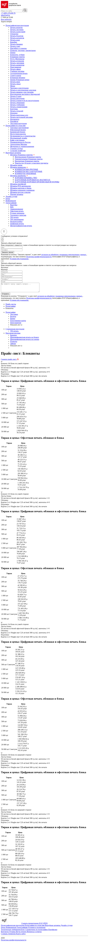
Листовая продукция (18, 123)
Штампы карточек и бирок (20, 188)
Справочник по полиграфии (36, 930)
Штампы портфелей (18, 184)
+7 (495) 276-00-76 (8, 13)
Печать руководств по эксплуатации (24, 101)
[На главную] (11, 7)
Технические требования (11, 930)
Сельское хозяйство (18, 151)
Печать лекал (15, 84)
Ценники (13, 113)
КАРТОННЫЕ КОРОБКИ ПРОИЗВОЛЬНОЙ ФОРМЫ (37, 182)
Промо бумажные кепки (19, 80)
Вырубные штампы (13, 153)
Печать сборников (17, 103)
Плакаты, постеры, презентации (23, 50)
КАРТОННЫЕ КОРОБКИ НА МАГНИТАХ (32, 180)
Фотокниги (14, 119)
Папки (12, 53)
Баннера (13, 335)
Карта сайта (20, 934)
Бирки (12, 318)
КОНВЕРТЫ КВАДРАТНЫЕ (26, 169)
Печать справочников (18, 107)
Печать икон (15, 82)
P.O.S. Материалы (17, 59)
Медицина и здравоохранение (22, 146)
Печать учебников (17, 105)
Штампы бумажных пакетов (21, 155)
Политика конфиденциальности (39, 257)
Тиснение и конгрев (18, 215)
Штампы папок (16, 165)
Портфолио (52, 930)
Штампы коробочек (18, 176)
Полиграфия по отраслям (15, 126)
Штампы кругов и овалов (20, 192)
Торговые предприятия (19, 128)
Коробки (13, 42)
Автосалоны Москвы (18, 144)
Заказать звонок (7, 252)
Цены (8, 199)
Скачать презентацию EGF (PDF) (34, 923)
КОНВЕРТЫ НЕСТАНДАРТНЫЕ (28, 171)
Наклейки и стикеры (18, 48)
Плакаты (13, 341)
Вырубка (13, 205)
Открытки (14, 34)
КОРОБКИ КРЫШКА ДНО (26, 178)
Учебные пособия (17, 71)
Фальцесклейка (16, 221)
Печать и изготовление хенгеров (23, 90)
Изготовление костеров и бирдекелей (25, 94)
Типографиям (11, 203)
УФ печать (14, 217)
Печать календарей (17, 32)
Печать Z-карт (15, 96)
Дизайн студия (11, 196)
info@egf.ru (5, 15)
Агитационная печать (18, 73)
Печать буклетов (16, 36)
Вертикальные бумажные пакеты (28, 157)
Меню (12, 86)
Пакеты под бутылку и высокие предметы (31, 163)
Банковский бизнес (17, 132)
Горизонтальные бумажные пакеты (29, 159)
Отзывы (12, 932)
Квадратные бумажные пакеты (27, 161)
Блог (23, 930)
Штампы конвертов (18, 167)
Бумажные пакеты (17, 57)
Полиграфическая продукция (17, 25)
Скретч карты (15, 75)
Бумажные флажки (17, 78)
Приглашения (15, 67)
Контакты (5, 932)
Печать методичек (17, 98)
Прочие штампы (16, 194)
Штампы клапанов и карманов (22, 190)
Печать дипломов (17, 63)
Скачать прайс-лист (9, 359)
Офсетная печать (17, 211)
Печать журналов (17, 61)
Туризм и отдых (16, 148)
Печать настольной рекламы (21, 117)
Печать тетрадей (16, 111)
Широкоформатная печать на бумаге (24, 337)
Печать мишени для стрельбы (22, 92)
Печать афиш (15, 69)
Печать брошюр (16, 44)
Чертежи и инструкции (19, 88)
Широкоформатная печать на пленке (24, 339)
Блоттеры (14, 109)
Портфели (14, 121)
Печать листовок (17, 30)
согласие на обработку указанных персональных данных (64, 255)
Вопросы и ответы (34, 932)
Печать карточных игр (19, 115)
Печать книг (15, 40)
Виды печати (21, 932)
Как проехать (6, 19)
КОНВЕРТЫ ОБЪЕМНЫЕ (25, 174)
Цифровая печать (17, 224)
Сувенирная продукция (15, 329)
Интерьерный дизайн (18, 138)
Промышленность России (20, 142)
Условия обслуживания (19, 259)
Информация (11, 201)
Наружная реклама (13, 333)
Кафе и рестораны (17, 140)
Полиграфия (10, 306)
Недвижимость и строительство (22, 136)
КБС (12, 207)
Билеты (13, 316)
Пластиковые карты (18, 321)
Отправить (5, 294)
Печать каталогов (17, 38)
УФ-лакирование (17, 219)
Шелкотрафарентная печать (21, 226)
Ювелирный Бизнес (18, 130)
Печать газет (15, 46)
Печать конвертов (17, 65)
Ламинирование (16, 209)
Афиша (13, 344)
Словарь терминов (8, 934)
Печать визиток (16, 28)
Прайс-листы (11, 304)
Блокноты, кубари (17, 55)
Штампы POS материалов (20, 186)
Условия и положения (36, 927)
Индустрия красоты (18, 134)
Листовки (14, 314)
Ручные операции (17, 213)
